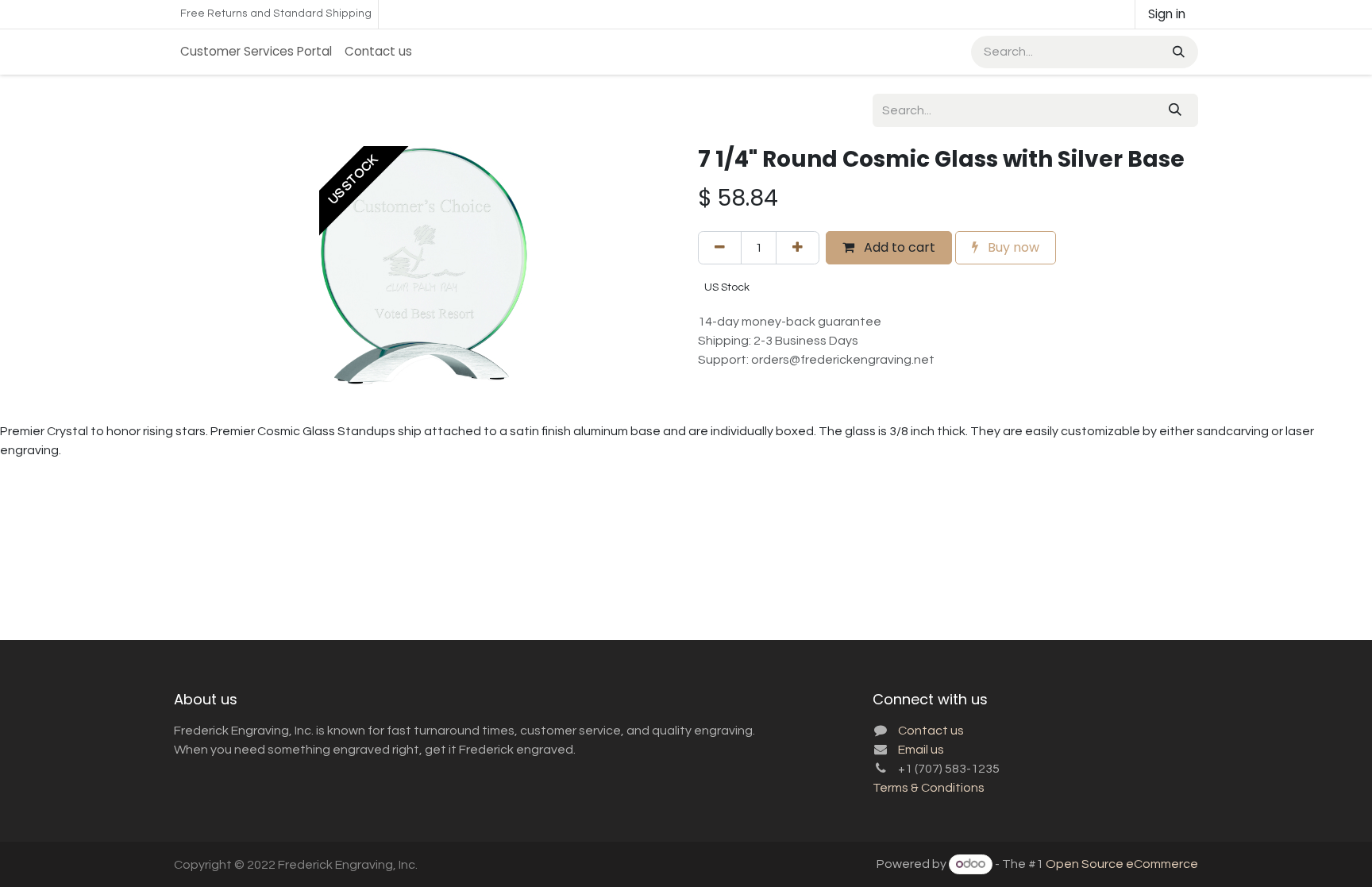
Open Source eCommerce (1122, 864)
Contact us (931, 730)
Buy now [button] (1012, 247)
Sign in (1166, 14)
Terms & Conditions (929, 787)
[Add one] (797, 247)
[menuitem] (256, 52)
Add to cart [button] (898, 247)
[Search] (1177, 52)
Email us (921, 749)
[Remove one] (720, 247)
